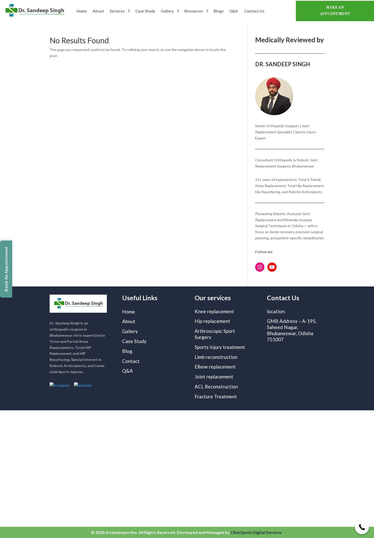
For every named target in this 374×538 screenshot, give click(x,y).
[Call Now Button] (362, 527)
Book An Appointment (6, 269)
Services (117, 11)
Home (82, 11)
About (98, 11)
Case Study (145, 11)
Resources (193, 11)
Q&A (234, 11)
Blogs (219, 11)
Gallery (167, 11)
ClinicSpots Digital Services (256, 532)
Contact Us (254, 11)
